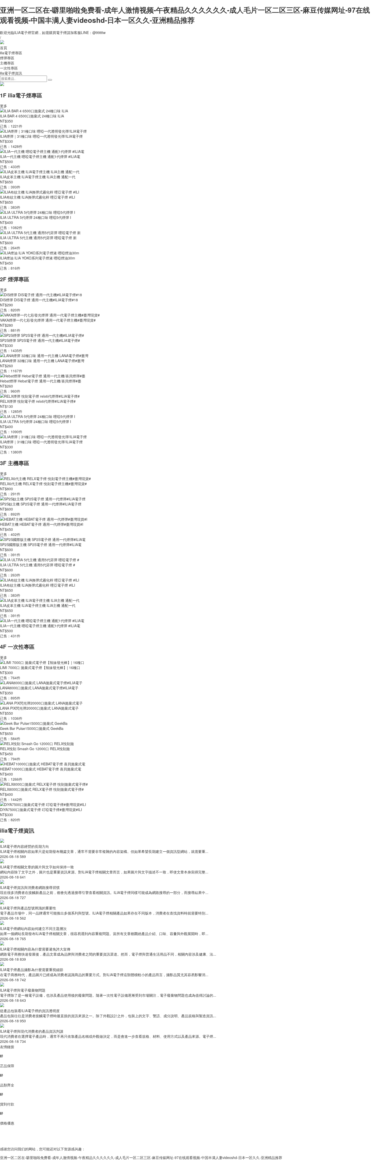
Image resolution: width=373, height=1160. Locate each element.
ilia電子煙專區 (11, 52)
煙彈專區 (7, 57)
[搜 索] (50, 80)
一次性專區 (9, 68)
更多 (3, 105)
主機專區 (7, 62)
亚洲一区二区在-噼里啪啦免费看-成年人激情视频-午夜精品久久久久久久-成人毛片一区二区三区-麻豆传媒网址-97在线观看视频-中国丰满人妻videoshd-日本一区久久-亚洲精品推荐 (185, 15)
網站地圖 (186, 1140)
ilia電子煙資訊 (11, 73)
